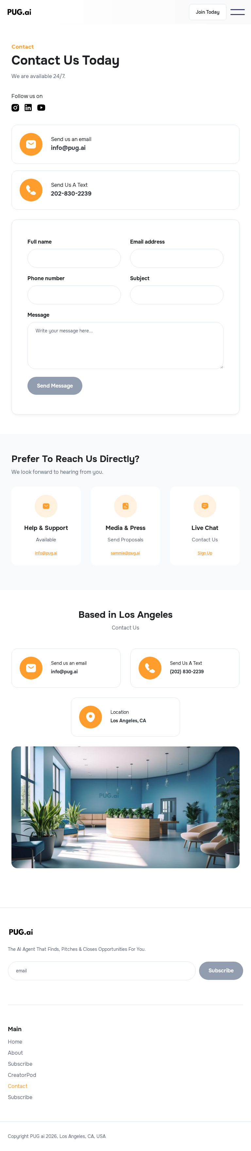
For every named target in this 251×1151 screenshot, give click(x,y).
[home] (19, 12)
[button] (237, 12)
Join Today (208, 12)
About (15, 1053)
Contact (17, 1086)
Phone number (46, 278)
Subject (139, 278)
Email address (147, 242)
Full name (39, 242)
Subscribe (20, 1064)
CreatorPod (22, 1075)
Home (15, 1042)
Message (38, 315)
